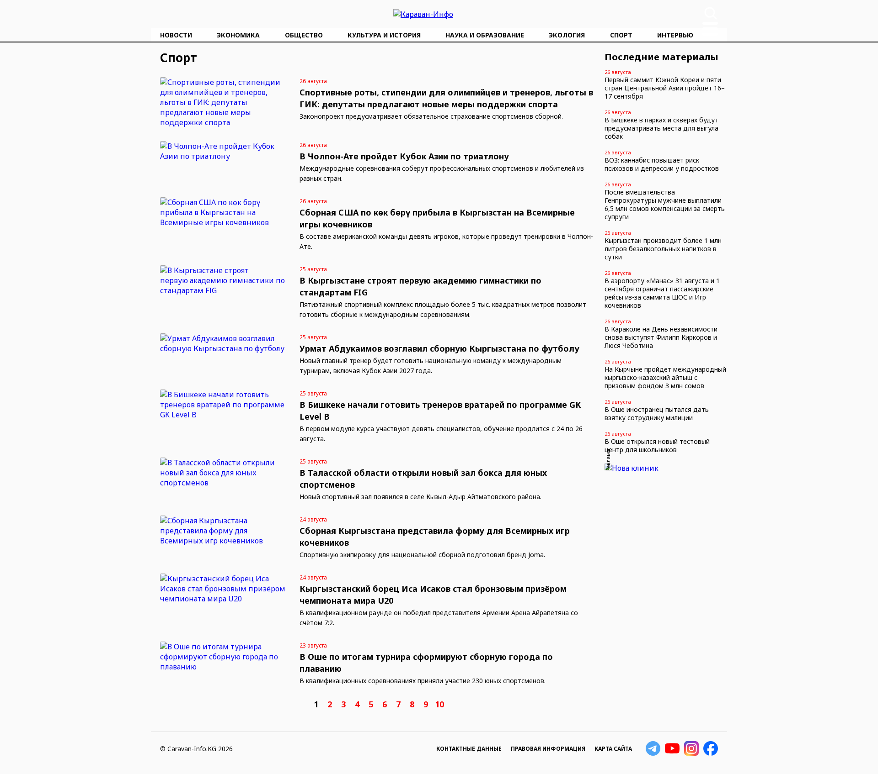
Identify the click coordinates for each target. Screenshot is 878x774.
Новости (176, 35)
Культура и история (384, 35)
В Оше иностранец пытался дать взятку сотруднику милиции (657, 413)
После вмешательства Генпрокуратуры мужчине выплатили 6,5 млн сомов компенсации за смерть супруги (665, 204)
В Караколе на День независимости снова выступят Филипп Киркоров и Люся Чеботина (661, 337)
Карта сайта (613, 749)
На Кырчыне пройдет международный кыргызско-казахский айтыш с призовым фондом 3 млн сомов (665, 377)
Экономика (238, 35)
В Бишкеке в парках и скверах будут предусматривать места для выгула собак (661, 128)
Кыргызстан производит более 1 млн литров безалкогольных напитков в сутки (663, 248)
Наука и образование (484, 35)
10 (439, 704)
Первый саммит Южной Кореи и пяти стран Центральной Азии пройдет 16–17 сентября (665, 87)
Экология (567, 35)
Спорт (621, 35)
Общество (304, 35)
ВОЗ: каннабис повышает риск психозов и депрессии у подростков (662, 164)
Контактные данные (469, 749)
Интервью (675, 35)
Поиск (710, 13)
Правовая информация (548, 749)
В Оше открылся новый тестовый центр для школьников (657, 445)
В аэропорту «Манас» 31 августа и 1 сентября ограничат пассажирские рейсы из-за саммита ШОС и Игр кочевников (662, 293)
